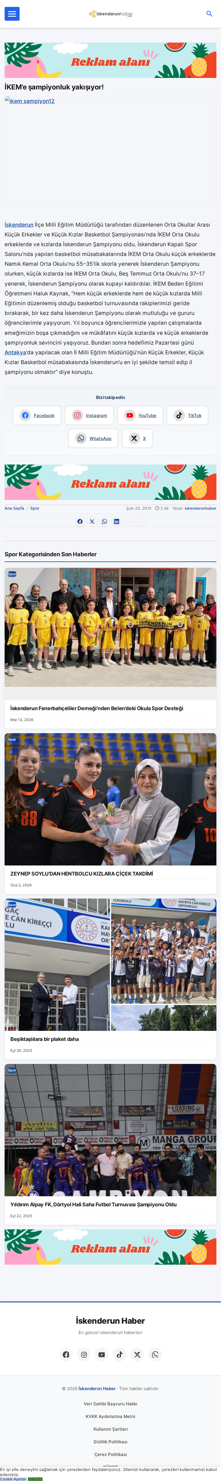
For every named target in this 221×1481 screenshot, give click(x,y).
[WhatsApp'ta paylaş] (104, 521)
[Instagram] (84, 1354)
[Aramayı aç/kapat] (209, 14)
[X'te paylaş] (92, 521)
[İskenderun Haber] (111, 13)
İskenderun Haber (110, 1321)
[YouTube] (101, 1354)
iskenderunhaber (200, 508)
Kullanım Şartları (111, 1429)
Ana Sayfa (14, 508)
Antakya (15, 352)
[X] (137, 1354)
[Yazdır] (129, 521)
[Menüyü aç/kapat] (12, 14)
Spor (34, 508)
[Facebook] (66, 1354)
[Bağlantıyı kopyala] (141, 521)
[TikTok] (119, 1354)
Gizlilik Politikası (110, 1441)
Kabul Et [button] (35, 1479)
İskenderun (19, 224)
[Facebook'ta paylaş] (80, 521)
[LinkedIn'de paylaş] (116, 521)
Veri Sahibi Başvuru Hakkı (110, 1404)
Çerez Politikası (110, 1454)
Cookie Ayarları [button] (13, 1479)
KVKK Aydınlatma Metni (110, 1416)
